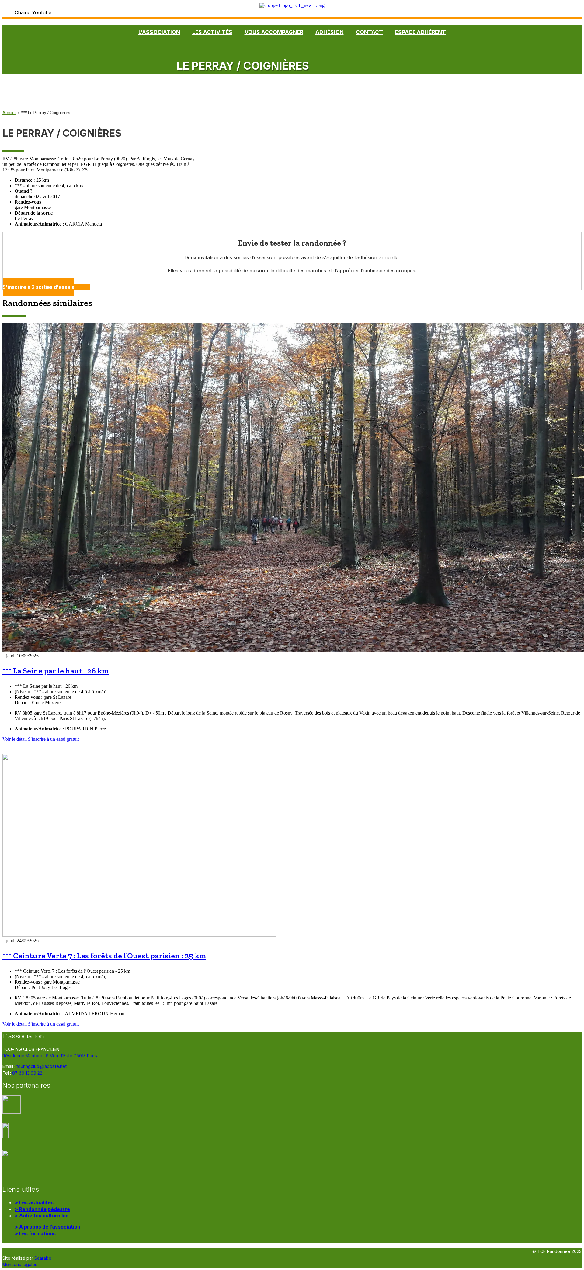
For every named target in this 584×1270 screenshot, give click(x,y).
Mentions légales (19, 1264)
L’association (159, 32)
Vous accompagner (274, 32)
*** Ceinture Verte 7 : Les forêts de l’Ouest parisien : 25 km (104, 955)
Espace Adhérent (420, 32)
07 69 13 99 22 (27, 1073)
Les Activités (212, 32)
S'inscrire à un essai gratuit (53, 739)
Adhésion (329, 32)
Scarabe (42, 1258)
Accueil (9, 112)
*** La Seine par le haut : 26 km (55, 671)
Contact (369, 32)
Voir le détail (14, 739)
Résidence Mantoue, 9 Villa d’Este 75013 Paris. (50, 1055)
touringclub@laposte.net (41, 1066)
